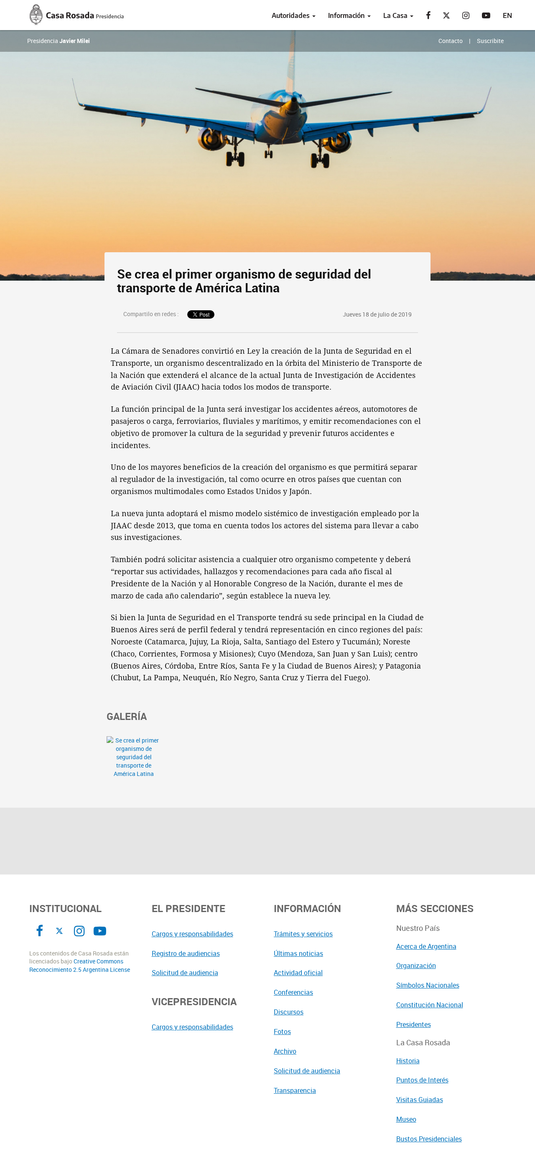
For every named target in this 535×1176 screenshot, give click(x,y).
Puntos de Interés (422, 1080)
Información (347, 15)
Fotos (282, 1031)
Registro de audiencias (186, 953)
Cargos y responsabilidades (192, 933)
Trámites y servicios (303, 933)
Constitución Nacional (429, 1004)
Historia (408, 1060)
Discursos (288, 1011)
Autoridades (291, 15)
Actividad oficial (298, 972)
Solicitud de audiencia (185, 972)
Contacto (450, 41)
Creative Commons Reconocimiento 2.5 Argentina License (79, 965)
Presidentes (413, 1024)
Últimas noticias (298, 953)
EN (507, 15)
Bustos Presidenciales (429, 1138)
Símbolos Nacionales (427, 985)
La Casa (396, 15)
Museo (406, 1119)
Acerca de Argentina (426, 946)
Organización (416, 965)
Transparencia (295, 1090)
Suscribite (490, 41)
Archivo (285, 1051)
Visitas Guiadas (419, 1099)
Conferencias (293, 992)
